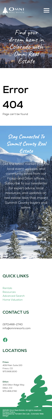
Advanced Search (14, 295)
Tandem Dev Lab (22, 414)
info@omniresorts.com (17, 328)
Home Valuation (13, 299)
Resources (9, 292)
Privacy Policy (9, 412)
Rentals (7, 288)
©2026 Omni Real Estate (14, 410)
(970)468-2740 (13, 324)
